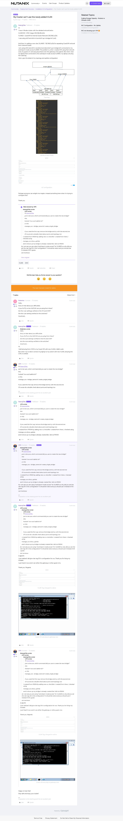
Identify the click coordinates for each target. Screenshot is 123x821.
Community (15, 9)
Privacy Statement (51, 818)
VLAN (21, 263)
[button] (96, 3)
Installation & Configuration (43, 9)
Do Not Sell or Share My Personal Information (74, 818)
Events (44, 3)
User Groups (53, 3)
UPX (19, 364)
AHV (26, 263)
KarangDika (22, 25)
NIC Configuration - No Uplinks (91, 25)
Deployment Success (27, 9)
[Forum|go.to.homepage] (20, 3)
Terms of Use (38, 818)
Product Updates (64, 3)
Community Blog (86, 22)
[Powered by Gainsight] (61, 811)
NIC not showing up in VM (89, 30)
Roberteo (21, 300)
